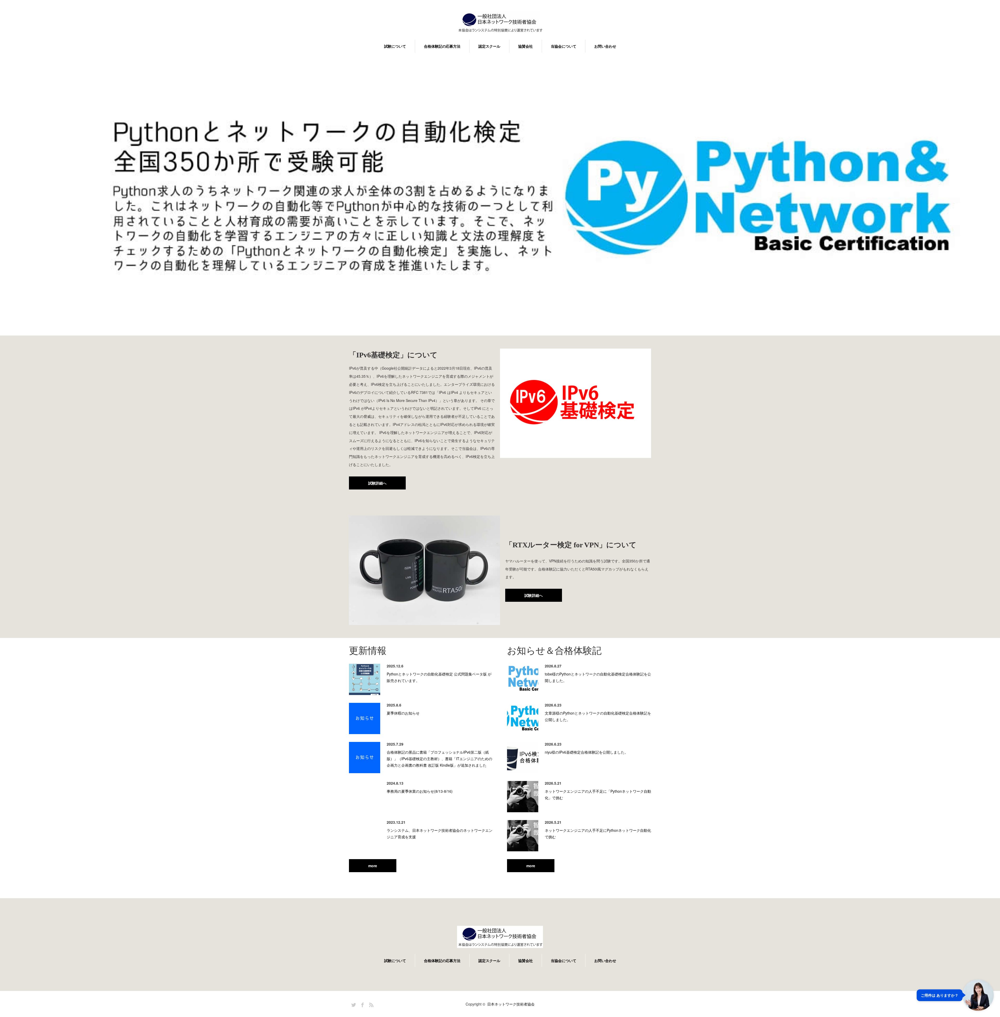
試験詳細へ (377, 483)
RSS (370, 1004)
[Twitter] (353, 1004)
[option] (500, 198)
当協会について (563, 46)
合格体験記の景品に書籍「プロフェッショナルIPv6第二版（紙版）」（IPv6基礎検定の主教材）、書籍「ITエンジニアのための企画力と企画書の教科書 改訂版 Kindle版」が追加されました (439, 758)
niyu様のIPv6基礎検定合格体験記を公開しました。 (586, 752)
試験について (395, 46)
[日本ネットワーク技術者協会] (500, 22)
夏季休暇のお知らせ (403, 713)
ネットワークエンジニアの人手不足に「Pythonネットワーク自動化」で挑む (598, 794)
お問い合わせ (605, 46)
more (372, 865)
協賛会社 (525, 46)
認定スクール (489, 46)
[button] (955, 995)
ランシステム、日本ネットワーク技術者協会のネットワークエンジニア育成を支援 (439, 833)
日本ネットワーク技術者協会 (511, 1004)
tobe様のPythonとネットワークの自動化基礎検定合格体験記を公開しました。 (598, 677)
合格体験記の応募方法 (442, 46)
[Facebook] (362, 1004)
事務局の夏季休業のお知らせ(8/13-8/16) (420, 791)
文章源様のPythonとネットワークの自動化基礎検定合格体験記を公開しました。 (598, 716)
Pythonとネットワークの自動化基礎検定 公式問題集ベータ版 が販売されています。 (439, 677)
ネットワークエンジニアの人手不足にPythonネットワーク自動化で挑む (598, 833)
